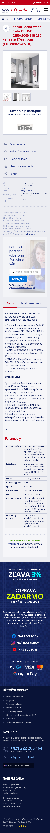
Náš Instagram (28, 643)
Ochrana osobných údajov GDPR (21, 714)
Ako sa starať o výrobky (21, 166)
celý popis (29, 234)
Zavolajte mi (18, 279)
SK (13, 2)
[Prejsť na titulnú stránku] (14, 10)
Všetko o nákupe (14, 704)
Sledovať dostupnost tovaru (24, 151)
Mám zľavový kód (14, 696)
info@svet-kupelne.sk (22, 757)
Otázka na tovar (18, 159)
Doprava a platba (14, 707)
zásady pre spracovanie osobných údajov (22, 286)
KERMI (23, 188)
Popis (10, 303)
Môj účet (10, 700)
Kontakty (10, 718)
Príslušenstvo (31, 303)
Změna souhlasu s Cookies (18, 722)
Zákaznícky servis (14, 711)
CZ (9, 2)
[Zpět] (6, 28)
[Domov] (4, 2)
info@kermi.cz (26, 190)
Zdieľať (13, 174)
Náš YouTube (28, 649)
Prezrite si (13, 544)
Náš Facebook (28, 636)
